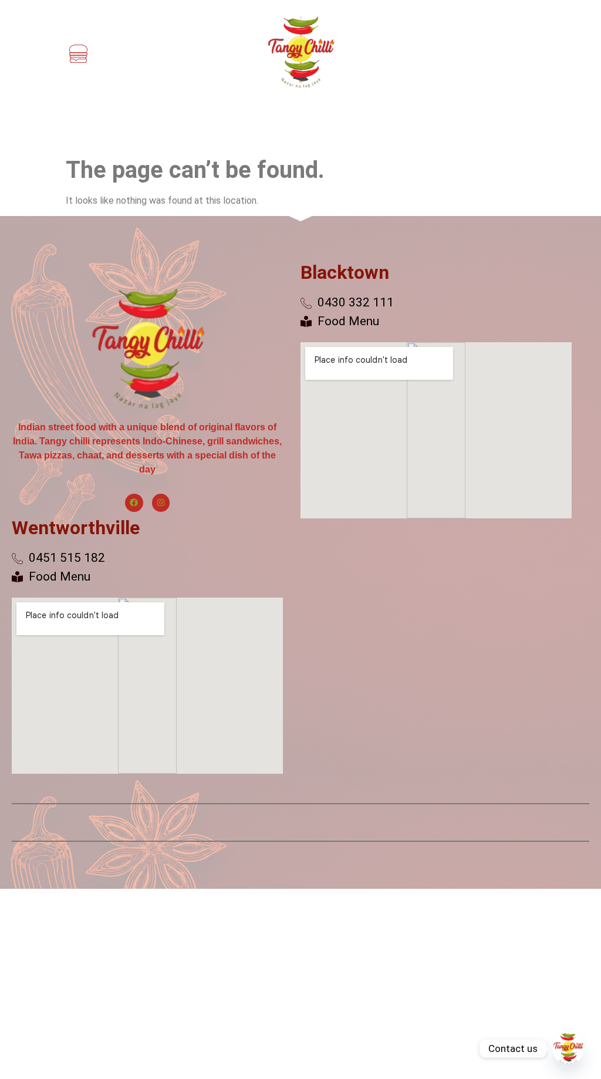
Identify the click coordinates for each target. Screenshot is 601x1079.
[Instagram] (161, 503)
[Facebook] (134, 503)
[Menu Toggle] (78, 54)
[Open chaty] (568, 1048)
